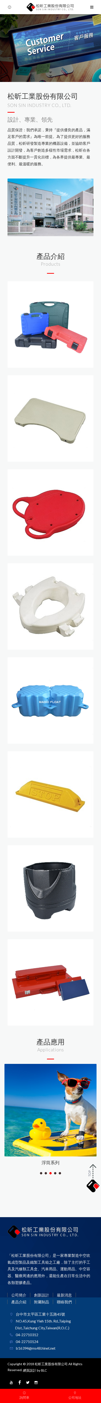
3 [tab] (51, 1173)
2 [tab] (46, 1173)
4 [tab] (55, 1173)
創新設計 (41, 1295)
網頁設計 (29, 1370)
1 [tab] (41, 1173)
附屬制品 (41, 1302)
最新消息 (64, 1295)
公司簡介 (18, 1295)
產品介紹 (18, 1302)
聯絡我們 (64, 1302)
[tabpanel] (50, 1116)
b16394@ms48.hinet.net (35, 1348)
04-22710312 (26, 1334)
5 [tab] (60, 1173)
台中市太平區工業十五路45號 (40, 1314)
